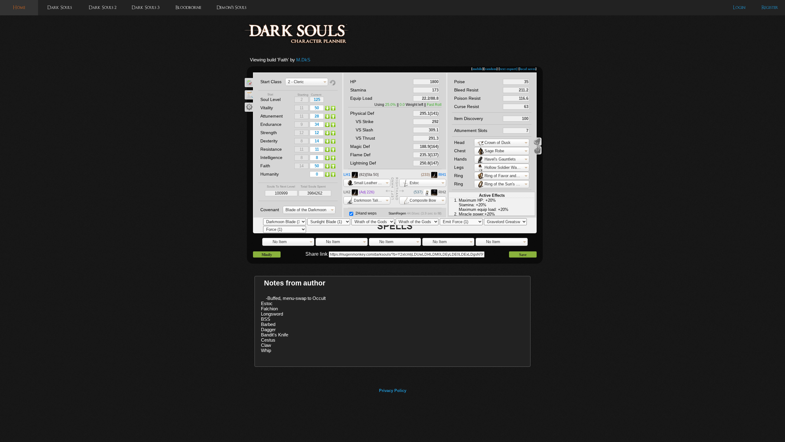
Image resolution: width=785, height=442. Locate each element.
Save (523, 255)
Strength (268, 132)
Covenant (269, 209)
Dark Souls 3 (145, 7)
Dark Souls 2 (103, 7)
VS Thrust (365, 138)
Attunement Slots (470, 130)
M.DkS (303, 59)
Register (769, 7)
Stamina (358, 89)
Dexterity (269, 140)
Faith (265, 165)
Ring (458, 175)
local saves (527, 69)
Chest (459, 150)
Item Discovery (468, 118)
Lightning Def (363, 163)
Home (19, 7)
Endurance (270, 124)
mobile (477, 69)
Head (459, 142)
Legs (459, 167)
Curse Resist (466, 106)
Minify (267, 255)
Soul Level (270, 99)
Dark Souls (59, 7)
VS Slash (364, 129)
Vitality (266, 107)
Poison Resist (467, 98)
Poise (459, 81)
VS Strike (364, 121)
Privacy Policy (392, 390)
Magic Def (360, 146)
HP (353, 81)
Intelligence (271, 157)
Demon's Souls (231, 7)
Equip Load (361, 98)
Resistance (271, 149)
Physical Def (362, 113)
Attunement (271, 116)
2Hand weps (366, 213)
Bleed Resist (466, 89)
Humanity (269, 174)
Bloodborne (188, 7)
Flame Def (360, 154)
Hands (460, 159)
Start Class (270, 81)
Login (739, 7)
